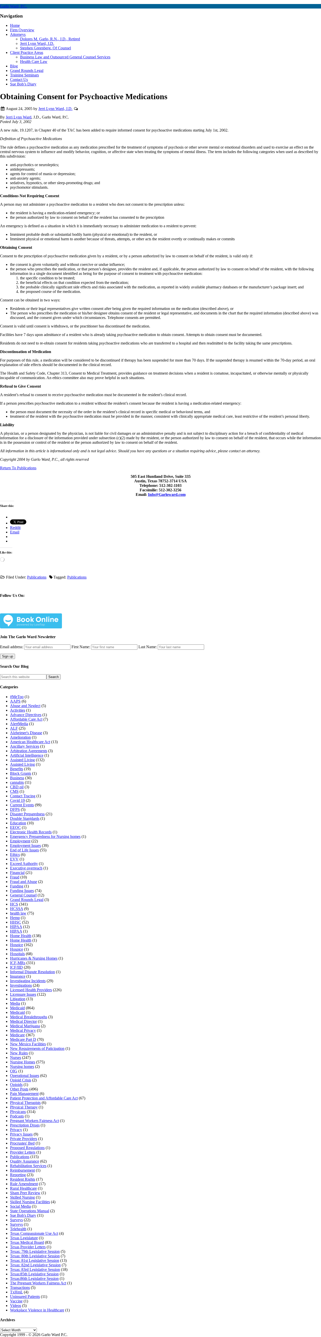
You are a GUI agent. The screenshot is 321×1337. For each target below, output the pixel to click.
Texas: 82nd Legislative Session (35, 1265)
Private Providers (23, 1139)
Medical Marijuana (25, 1026)
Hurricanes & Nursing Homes (33, 958)
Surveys (16, 1220)
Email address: (12, 647)
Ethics (15, 854)
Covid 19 (17, 800)
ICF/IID (16, 967)
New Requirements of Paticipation (37, 1048)
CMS (14, 791)
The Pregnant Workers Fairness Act (38, 1283)
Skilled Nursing (22, 1197)
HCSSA (16, 909)
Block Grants (20, 773)
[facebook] (18, 610)
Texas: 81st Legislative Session (34, 1260)
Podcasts (17, 1116)
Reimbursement (22, 1170)
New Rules (19, 1053)
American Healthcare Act (30, 742)
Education (18, 823)
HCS (14, 904)
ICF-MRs (17, 963)
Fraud (14, 877)
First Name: (80, 647)
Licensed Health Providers (31, 990)
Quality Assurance (24, 1161)
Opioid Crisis (20, 1080)
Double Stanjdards (24, 818)
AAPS (15, 701)
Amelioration (20, 737)
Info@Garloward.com (167, 494)
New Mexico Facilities (28, 1044)
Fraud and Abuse (23, 881)
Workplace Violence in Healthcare (37, 1310)
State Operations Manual (29, 1211)
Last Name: (147, 647)
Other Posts (19, 1089)
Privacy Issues (21, 1134)
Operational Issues (24, 1075)
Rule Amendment (24, 1184)
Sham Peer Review (25, 1193)
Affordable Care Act (26, 719)
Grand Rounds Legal (26, 900)
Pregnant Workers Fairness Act (34, 1121)
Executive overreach (26, 868)
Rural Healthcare (23, 1188)
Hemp (15, 918)
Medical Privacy (23, 1030)
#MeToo (17, 697)
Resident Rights (22, 1179)
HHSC (15, 922)
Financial (17, 872)
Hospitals (17, 954)
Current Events (22, 805)
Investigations (21, 985)
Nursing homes (22, 1066)
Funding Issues (22, 890)
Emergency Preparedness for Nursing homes (45, 836)
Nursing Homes (22, 1062)
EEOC (15, 827)
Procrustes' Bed (22, 1143)
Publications (36, 577)
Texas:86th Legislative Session (34, 1278)
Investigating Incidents (28, 981)
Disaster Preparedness (27, 814)
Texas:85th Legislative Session (34, 1274)
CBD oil (17, 787)
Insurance (17, 976)
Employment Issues (25, 845)
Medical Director (23, 1021)
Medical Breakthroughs (28, 1017)
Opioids (16, 1084)
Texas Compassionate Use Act (34, 1233)
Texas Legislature (24, 1238)
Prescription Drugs (25, 1125)
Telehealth (18, 1229)
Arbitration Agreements (28, 751)
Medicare (17, 1035)
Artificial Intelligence (26, 755)
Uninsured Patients (25, 1296)
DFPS (15, 809)
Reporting (18, 1175)
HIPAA (16, 927)
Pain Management (24, 1093)
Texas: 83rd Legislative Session (35, 1269)
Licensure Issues (23, 994)
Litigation (17, 999)
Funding (16, 886)
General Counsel (23, 895)
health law (18, 913)
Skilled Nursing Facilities (30, 1202)
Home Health (20, 936)
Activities (17, 710)
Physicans (18, 1111)
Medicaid (17, 1008)
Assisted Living (22, 760)
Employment (20, 841)
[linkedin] (51, 610)
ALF (14, 728)
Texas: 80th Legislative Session (35, 1256)
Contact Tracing (22, 796)
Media (15, 1003)
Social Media (20, 1206)
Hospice (16, 945)
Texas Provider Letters (28, 1247)
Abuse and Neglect (25, 706)
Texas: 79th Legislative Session (35, 1251)
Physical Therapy (24, 1107)
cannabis (17, 782)
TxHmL (16, 1292)
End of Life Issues (24, 850)
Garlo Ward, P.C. (13, 6)
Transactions (20, 1287)
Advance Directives (25, 715)
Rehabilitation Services (28, 1166)
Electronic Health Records (31, 832)
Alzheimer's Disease (26, 733)
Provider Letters (22, 1152)
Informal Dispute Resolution (32, 972)
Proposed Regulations (27, 1148)
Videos (15, 1305)
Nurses (15, 1057)
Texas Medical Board (27, 1242)
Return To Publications (18, 468)
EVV (14, 859)
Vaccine (16, 1301)
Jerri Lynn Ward (18, 117)
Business (17, 778)
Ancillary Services (24, 746)
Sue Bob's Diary (23, 1215)
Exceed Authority (24, 863)
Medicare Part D (23, 1039)
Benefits (16, 769)
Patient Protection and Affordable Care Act (44, 1098)
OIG (13, 1071)
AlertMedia (19, 724)
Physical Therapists (25, 1102)
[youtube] (67, 610)
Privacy (16, 1130)
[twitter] (34, 610)
